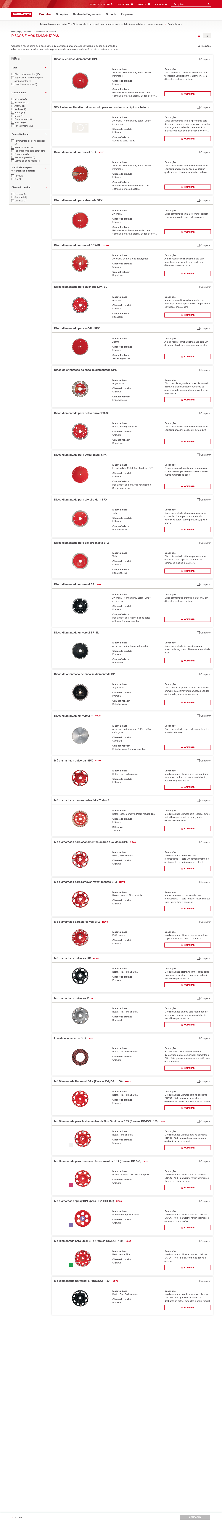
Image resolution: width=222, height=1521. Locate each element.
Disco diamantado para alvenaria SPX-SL (80, 286)
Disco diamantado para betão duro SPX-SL (81, 413)
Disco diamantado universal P (73, 715)
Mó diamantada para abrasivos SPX (77, 921)
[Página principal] (21, 14)
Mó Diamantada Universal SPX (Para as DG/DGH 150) (88, 1081)
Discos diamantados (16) (27, 74)
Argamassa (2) (21, 102)
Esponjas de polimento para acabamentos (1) (28, 79)
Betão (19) (19, 112)
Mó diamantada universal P (71, 998)
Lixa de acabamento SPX (70, 1038)
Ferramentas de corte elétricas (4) (29, 142)
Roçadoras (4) (21, 154)
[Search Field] (208, 4)
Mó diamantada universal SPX (73, 760)
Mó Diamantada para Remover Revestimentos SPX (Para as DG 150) (97, 1161)
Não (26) (18, 175)
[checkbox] (204, 59)
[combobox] (191, 4)
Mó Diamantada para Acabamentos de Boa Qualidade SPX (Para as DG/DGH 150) (106, 1121)
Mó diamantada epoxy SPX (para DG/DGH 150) (84, 1201)
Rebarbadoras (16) (23, 147)
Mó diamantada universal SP (72, 958)
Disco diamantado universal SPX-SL (77, 245)
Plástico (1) (20, 122)
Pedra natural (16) (23, 119)
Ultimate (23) (20, 200)
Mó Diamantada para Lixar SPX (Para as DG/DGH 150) (88, 1240)
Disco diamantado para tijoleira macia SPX (81, 542)
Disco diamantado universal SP (74, 584)
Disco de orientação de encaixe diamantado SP (84, 674)
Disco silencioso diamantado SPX (76, 59)
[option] (199, 35)
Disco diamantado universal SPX (75, 152)
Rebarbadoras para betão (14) (29, 150)
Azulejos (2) (20, 109)
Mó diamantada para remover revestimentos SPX (85, 881)
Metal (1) (18, 115)
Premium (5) (20, 194)
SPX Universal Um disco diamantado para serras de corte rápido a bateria (101, 107)
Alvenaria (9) (20, 99)
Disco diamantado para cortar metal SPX (80, 454)
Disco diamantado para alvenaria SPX (78, 200)
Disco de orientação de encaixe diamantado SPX (85, 369)
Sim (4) (17, 179)
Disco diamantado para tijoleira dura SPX (80, 499)
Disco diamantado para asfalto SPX (77, 328)
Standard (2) (20, 197)
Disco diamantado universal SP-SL (76, 632)
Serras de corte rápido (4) (27, 160)
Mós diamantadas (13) (25, 84)
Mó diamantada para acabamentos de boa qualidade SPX (91, 842)
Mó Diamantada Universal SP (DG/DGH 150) (82, 1280)
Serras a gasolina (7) (24, 157)
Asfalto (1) (19, 105)
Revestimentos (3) (23, 125)
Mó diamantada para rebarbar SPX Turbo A (81, 800)
